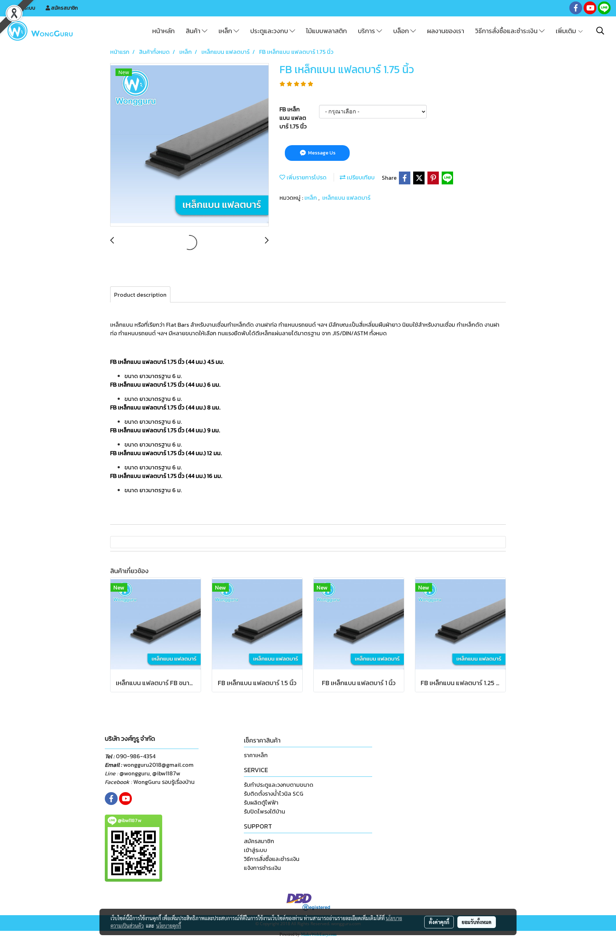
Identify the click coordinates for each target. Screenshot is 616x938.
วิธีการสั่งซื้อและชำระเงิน (507, 31)
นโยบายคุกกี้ (168, 925)
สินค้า (194, 31)
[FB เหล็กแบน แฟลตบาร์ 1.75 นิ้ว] (189, 145)
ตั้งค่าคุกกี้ (439, 922)
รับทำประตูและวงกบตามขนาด (278, 784)
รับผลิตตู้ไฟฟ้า (261, 802)
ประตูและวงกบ (269, 31)
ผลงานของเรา (445, 31)
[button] (600, 30)
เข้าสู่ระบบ (24, 8)
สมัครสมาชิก (64, 8)
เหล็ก (226, 31)
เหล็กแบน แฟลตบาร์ (346, 197)
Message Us (321, 153)
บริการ (367, 31)
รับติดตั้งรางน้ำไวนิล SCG (273, 793)
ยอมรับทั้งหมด (477, 922)
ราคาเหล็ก (256, 755)
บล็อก (401, 31)
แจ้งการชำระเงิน (262, 867)
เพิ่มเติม (567, 31)
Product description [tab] (140, 294)
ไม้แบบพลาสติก (326, 31)
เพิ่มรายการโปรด (306, 177)
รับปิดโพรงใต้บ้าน (264, 811)
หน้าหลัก (163, 31)
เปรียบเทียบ (360, 177)
